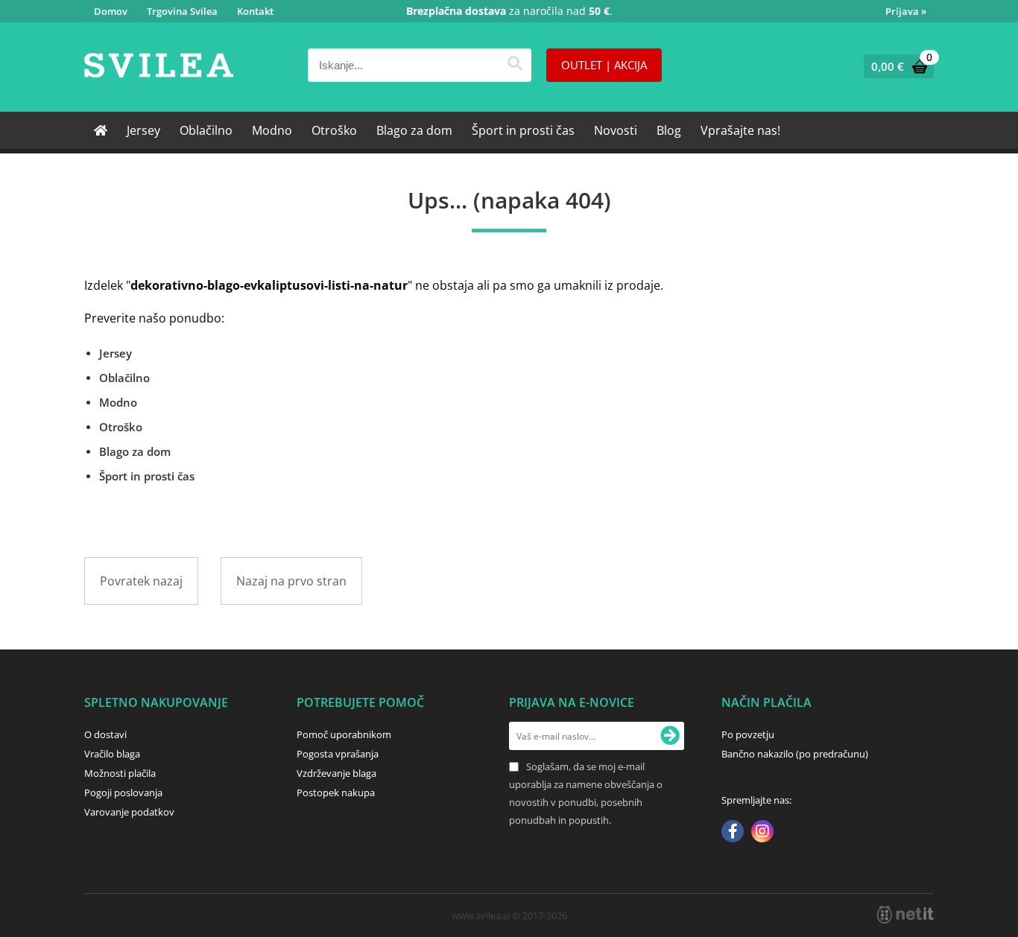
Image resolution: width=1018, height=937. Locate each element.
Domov (110, 11)
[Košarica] (895, 66)
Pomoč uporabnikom (344, 734)
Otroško (334, 130)
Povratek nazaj (141, 581)
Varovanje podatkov (129, 812)
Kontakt (255, 11)
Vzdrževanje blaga (336, 773)
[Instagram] (762, 832)
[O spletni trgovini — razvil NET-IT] (905, 915)
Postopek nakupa (336, 792)
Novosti (615, 130)
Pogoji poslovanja (123, 792)
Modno (272, 130)
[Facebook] (732, 832)
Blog (669, 130)
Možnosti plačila (120, 773)
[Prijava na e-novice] (670, 736)
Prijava (905, 11)
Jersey (143, 130)
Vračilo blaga (112, 753)
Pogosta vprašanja (338, 753)
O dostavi (105, 734)
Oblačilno (206, 130)
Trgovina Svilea (182, 11)
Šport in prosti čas (523, 130)
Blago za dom (414, 130)
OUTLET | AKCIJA (604, 64)
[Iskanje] (514, 65)
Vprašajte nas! (740, 130)
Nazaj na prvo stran (291, 581)
